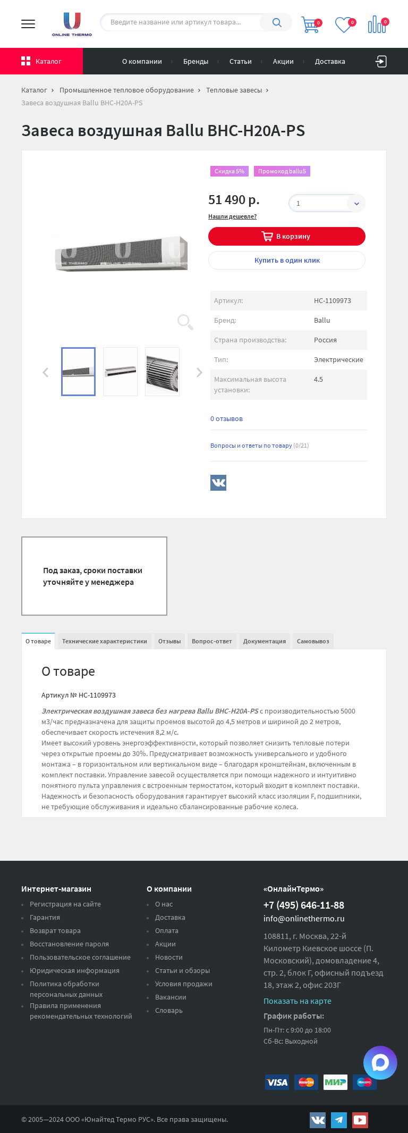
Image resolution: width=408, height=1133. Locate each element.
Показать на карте (298, 1000)
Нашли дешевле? (232, 216)
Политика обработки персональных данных (66, 989)
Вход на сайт (381, 59)
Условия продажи (183, 983)
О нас (164, 904)
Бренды (195, 61)
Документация (264, 641)
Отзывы (169, 641)
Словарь (169, 1010)
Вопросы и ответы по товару (259, 445)
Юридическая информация (75, 970)
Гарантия (45, 917)
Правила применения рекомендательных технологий (81, 1011)
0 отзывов (226, 418)
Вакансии (170, 997)
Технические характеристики (104, 641)
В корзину (293, 236)
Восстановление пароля (69, 944)
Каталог (49, 61)
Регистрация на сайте (65, 904)
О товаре (38, 641)
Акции (283, 61)
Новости (169, 957)
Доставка (330, 61)
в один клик (287, 260)
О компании (142, 61)
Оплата (166, 930)
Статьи (241, 61)
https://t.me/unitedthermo (339, 1120)
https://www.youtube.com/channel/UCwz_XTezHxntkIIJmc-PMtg (360, 1120)
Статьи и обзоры (182, 970)
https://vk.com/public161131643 (318, 1120)
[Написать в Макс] (380, 1063)
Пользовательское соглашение (80, 957)
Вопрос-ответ (212, 641)
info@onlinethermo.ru (304, 918)
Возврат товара (55, 930)
